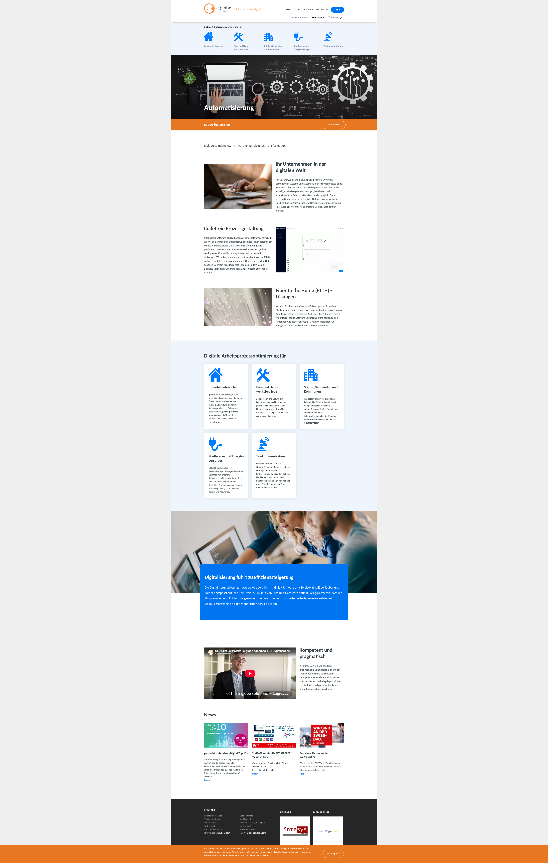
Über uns (333, 18)
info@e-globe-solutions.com (217, 833)
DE (317, 9)
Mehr (207, 780)
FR (327, 9)
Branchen (317, 18)
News (288, 9)
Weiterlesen (334, 125)
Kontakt (297, 9)
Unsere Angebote (299, 18)
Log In (337, 10)
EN (322, 9)
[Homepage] (233, 11)
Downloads (308, 9)
